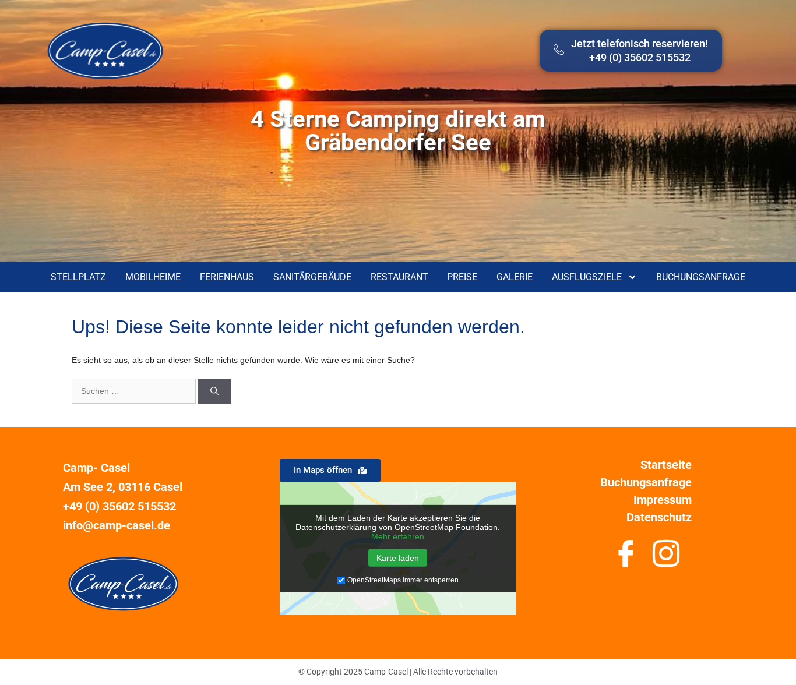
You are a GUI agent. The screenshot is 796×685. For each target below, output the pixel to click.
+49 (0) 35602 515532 (119, 506)
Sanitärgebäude (312, 277)
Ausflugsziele (587, 277)
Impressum (662, 500)
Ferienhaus (227, 277)
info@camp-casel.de (116, 525)
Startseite (666, 465)
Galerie (514, 277)
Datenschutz (659, 517)
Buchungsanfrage (700, 277)
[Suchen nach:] (135, 391)
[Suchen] (214, 391)
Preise (462, 277)
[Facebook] (626, 558)
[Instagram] (666, 558)
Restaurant (399, 277)
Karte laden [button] (397, 558)
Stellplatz (78, 277)
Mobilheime (153, 277)
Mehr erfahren (397, 536)
